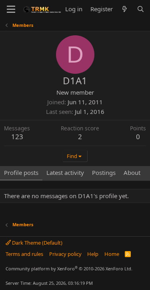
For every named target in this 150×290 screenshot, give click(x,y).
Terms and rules (24, 254)
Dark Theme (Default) (36, 242)
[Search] (140, 9)
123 (17, 136)
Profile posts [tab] (21, 172)
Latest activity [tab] (65, 172)
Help (92, 254)
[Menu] (11, 9)
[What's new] (124, 9)
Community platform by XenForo (69, 269)
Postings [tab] (104, 172)
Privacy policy (65, 254)
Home (111, 254)
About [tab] (132, 172)
